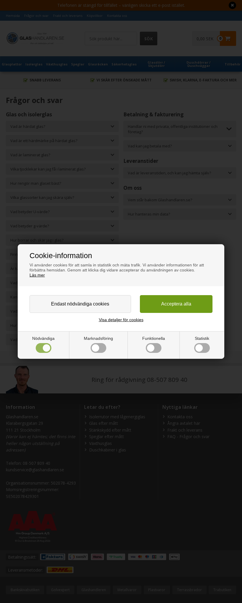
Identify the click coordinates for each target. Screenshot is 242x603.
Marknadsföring (98, 338)
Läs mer (37, 275)
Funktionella (153, 338)
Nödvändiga (43, 338)
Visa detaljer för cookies (121, 319)
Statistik (202, 338)
